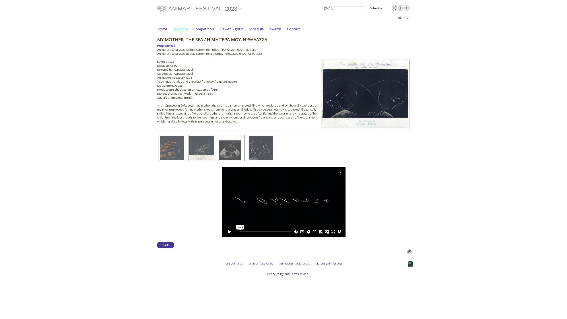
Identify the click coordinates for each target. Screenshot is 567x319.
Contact (293, 29)
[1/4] (172, 148)
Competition (203, 29)
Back (166, 245)
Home (162, 29)
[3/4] (231, 148)
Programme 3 (166, 46)
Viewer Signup (231, 29)
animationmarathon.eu (294, 263)
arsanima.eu (234, 263)
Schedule (256, 29)
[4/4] (261, 148)
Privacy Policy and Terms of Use (287, 274)
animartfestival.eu (261, 263)
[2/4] (201, 148)
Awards (275, 29)
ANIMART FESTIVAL (195, 9)
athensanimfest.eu (329, 263)
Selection (180, 29)
